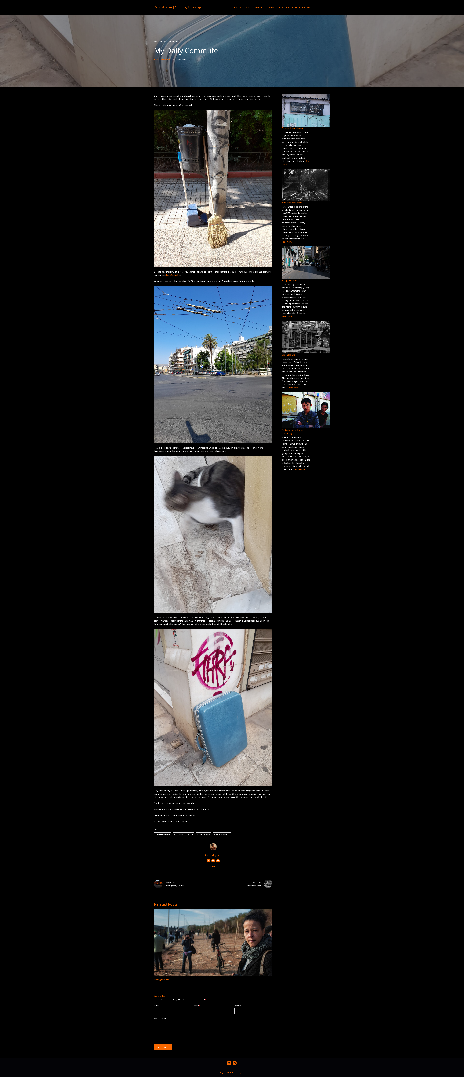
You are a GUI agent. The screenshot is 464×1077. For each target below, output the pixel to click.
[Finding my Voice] (213, 942)
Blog (263, 7)
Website (237, 1005)
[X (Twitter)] (229, 1063)
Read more (287, 242)
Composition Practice (183, 834)
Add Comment (160, 1018)
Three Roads (291, 7)
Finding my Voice (161, 979)
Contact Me (304, 7)
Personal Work (203, 834)
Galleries (255, 7)
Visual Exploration (222, 834)
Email (197, 1005)
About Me (244, 7)
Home (234, 7)
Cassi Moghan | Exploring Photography (179, 7)
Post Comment (162, 1047)
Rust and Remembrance (292, 128)
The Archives (173, 42)
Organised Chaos (289, 354)
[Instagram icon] (218, 860)
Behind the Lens (163, 834)
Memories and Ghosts (292, 202)
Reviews (271, 7)
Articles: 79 (213, 866)
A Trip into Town (289, 280)
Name (157, 1005)
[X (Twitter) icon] (213, 860)
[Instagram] (235, 1063)
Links (280, 7)
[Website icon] (208, 860)
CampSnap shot (173, 275)
